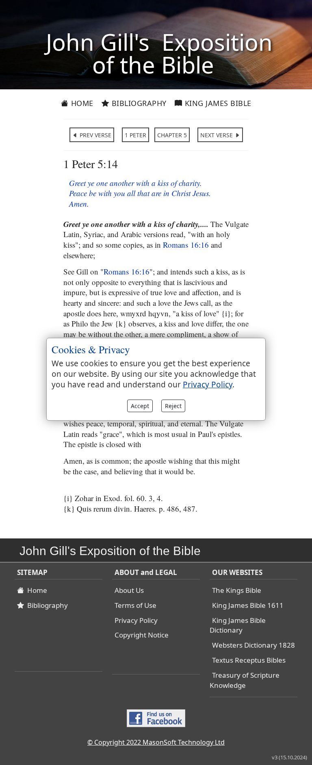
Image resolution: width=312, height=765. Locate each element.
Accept (140, 406)
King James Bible (216, 103)
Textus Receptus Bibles (249, 660)
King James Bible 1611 (248, 605)
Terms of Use (135, 605)
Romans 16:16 (186, 245)
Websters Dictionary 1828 (253, 645)
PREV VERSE (94, 135)
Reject (173, 406)
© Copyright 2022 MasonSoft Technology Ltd (156, 742)
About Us (129, 590)
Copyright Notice (142, 635)
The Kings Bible (236, 590)
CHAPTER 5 (172, 135)
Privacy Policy (136, 620)
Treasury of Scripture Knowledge (245, 680)
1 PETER (135, 135)
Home (81, 103)
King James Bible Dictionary (238, 625)
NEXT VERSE (217, 135)
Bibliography (138, 103)
